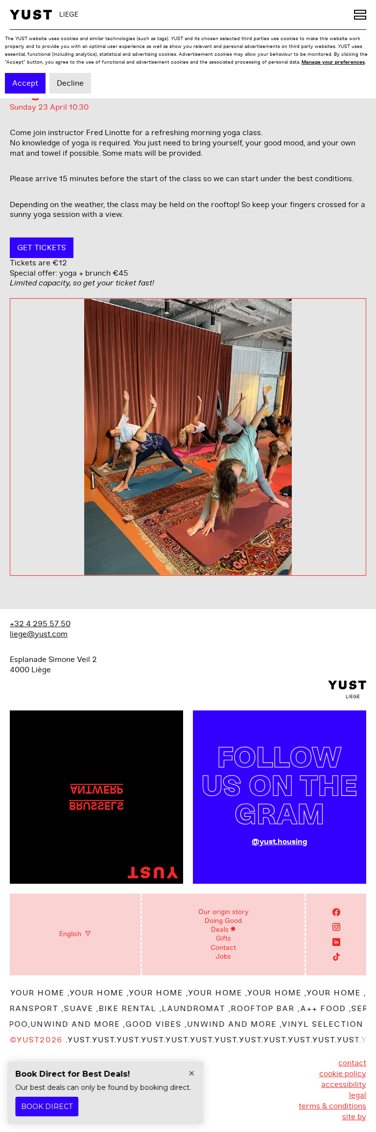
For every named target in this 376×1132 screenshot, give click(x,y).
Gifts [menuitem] (223, 938)
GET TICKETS (41, 248)
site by (354, 1117)
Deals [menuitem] (220, 929)
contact (352, 1063)
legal (357, 1095)
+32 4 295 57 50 (40, 624)
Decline (70, 83)
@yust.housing (279, 842)
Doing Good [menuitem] (223, 921)
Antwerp (96, 789)
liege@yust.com (39, 634)
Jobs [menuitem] (223, 956)
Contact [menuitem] (223, 947)
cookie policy (342, 1074)
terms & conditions (332, 1106)
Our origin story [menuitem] (223, 912)
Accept (25, 83)
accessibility (343, 1084)
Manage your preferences (333, 62)
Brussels (96, 805)
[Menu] (360, 15)
